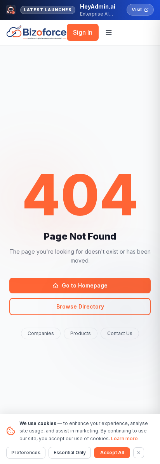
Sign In (82, 32)
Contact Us (119, 333)
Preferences (25, 452)
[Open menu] (109, 32)
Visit (137, 9)
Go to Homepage (85, 285)
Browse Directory (80, 306)
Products (80, 333)
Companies (41, 333)
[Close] (138, 452)
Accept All (112, 452)
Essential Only (70, 452)
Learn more (124, 438)
